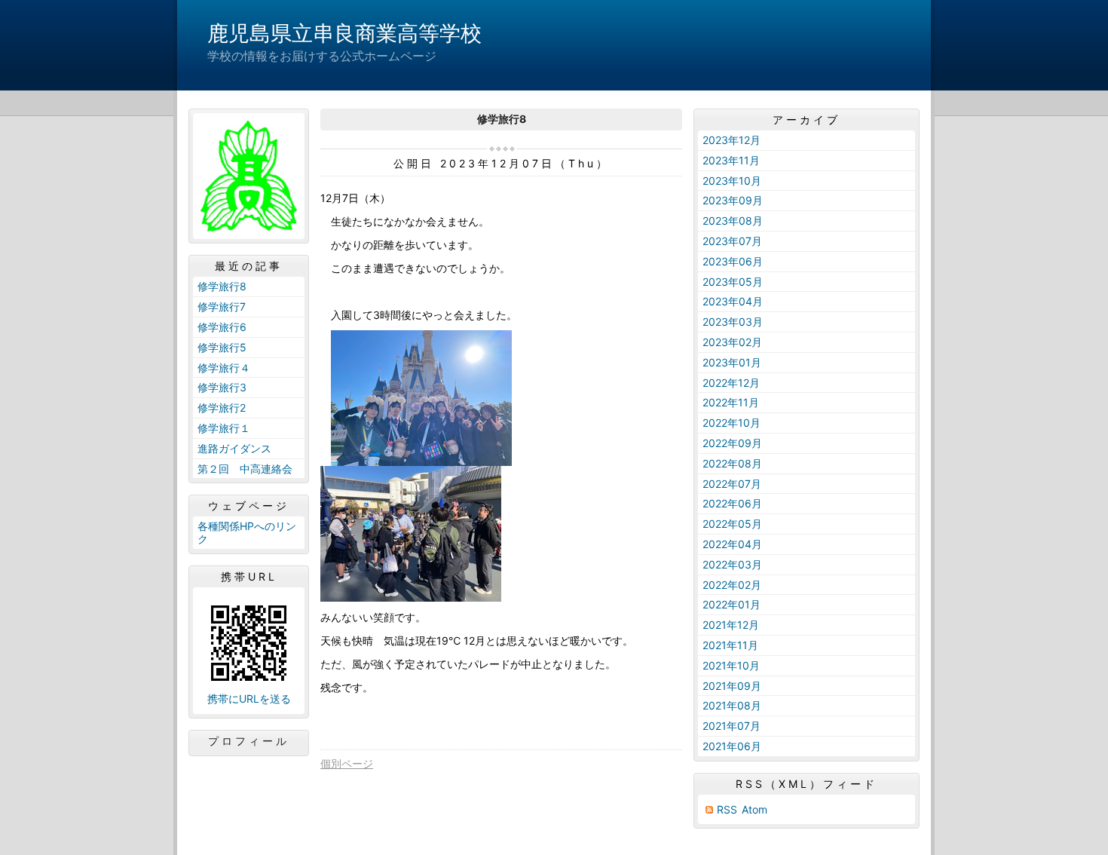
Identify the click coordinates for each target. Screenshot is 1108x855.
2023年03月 (732, 321)
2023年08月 (732, 220)
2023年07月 (732, 240)
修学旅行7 (221, 306)
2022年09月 (732, 443)
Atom (754, 809)
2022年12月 (731, 382)
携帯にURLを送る (249, 698)
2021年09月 (731, 685)
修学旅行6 (221, 326)
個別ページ (346, 763)
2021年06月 (731, 746)
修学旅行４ (223, 367)
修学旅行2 (221, 407)
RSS (727, 809)
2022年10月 (731, 422)
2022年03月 (732, 564)
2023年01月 (731, 362)
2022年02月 (731, 584)
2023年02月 (732, 342)
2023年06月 (732, 261)
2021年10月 (731, 665)
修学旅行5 (221, 347)
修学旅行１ (223, 427)
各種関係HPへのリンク (246, 532)
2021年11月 (730, 645)
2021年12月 (730, 624)
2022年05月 (732, 523)
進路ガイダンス (234, 448)
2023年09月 (732, 200)
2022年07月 (731, 483)
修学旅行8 (221, 286)
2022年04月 (732, 544)
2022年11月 (730, 402)
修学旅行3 (221, 387)
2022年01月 (731, 604)
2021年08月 (731, 705)
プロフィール (248, 741)
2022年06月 (732, 503)
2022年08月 (732, 463)
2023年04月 (732, 301)
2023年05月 (732, 281)
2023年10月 (731, 180)
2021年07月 (731, 725)
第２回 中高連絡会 (244, 468)
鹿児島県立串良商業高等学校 (344, 33)
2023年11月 (731, 160)
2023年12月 (731, 139)
